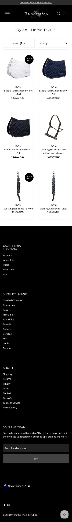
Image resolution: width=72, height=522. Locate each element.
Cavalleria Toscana (12, 300)
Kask (5, 309)
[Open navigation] (10, 13)
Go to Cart (8, 398)
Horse (6, 264)
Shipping (7, 374)
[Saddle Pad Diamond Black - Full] (18, 127)
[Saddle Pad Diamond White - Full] (18, 68)
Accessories (9, 269)
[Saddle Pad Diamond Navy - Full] (53, 68)
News (6, 388)
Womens (7, 255)
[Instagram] (8, 505)
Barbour (7, 348)
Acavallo (7, 324)
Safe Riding (8, 319)
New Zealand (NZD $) (19, 485)
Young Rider (9, 260)
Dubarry (7, 329)
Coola (6, 343)
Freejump (8, 314)
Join (36, 458)
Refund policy (10, 407)
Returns (7, 378)
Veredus (7, 333)
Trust (5, 338)
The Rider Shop (29, 514)
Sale (5, 274)
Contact (7, 393)
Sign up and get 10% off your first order (36, 2)
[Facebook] (4, 505)
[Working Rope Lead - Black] (53, 186)
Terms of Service (11, 402)
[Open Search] (58, 13)
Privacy (6, 383)
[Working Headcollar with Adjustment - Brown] (53, 127)
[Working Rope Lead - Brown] (18, 186)
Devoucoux (9, 305)
